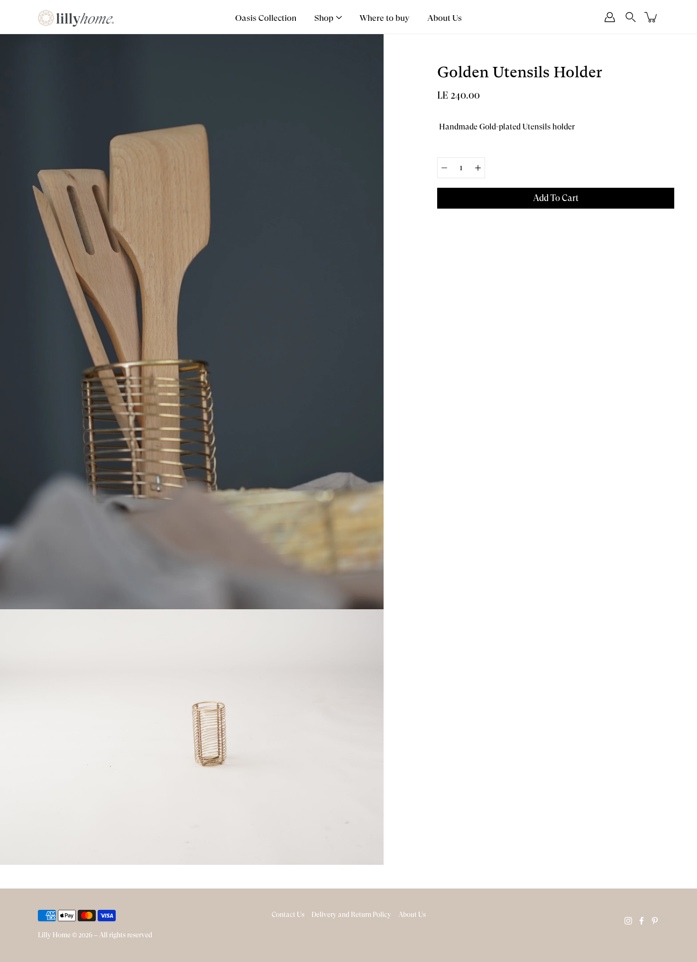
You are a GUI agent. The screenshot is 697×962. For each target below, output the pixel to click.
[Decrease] (444, 167)
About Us (444, 18)
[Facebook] (641, 921)
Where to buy (384, 18)
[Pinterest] (655, 921)
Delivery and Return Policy (351, 914)
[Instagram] (628, 921)
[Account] (609, 17)
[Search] (630, 17)
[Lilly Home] (76, 17)
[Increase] (478, 167)
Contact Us (288, 914)
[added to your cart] (651, 17)
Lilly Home (54, 935)
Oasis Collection (266, 18)
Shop (323, 18)
